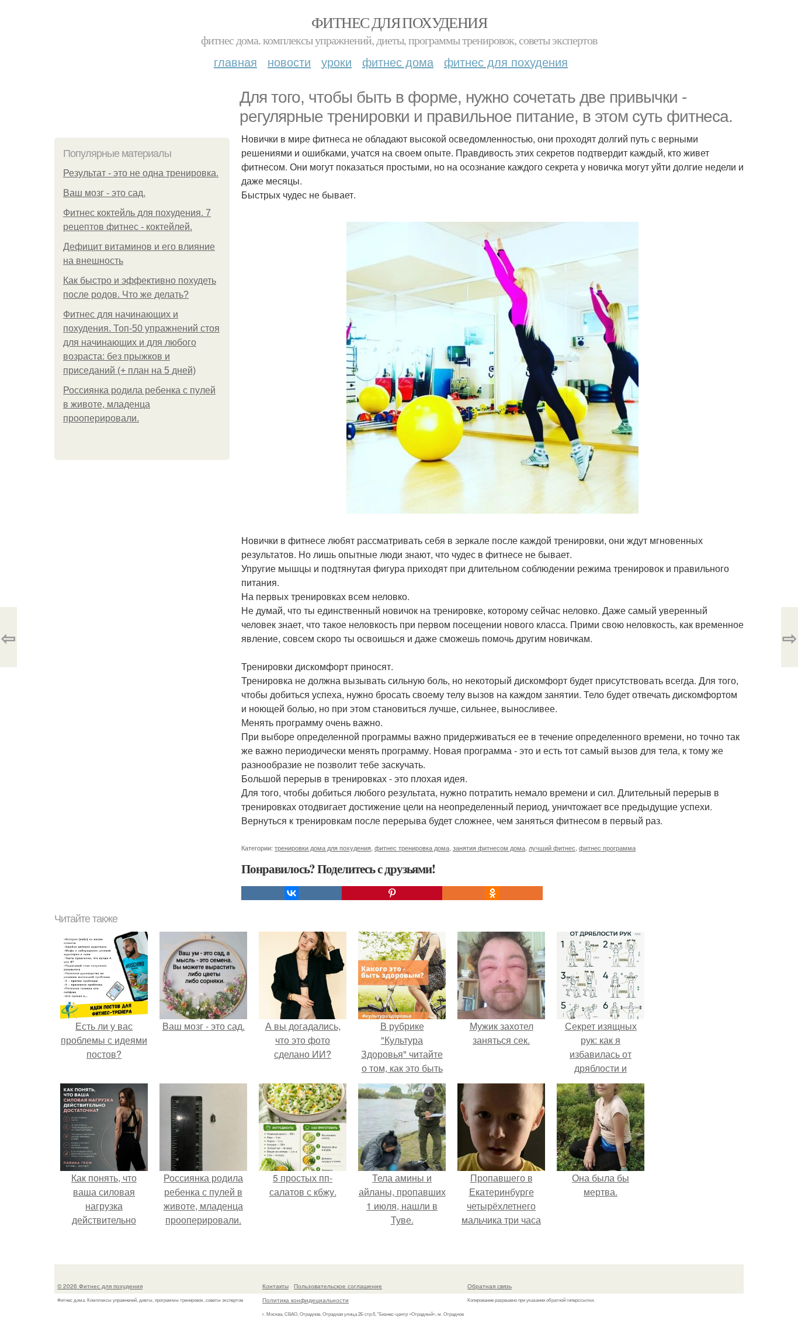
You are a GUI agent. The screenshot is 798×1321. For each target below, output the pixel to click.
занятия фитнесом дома (489, 847)
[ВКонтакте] (291, 893)
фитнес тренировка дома (411, 847)
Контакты (275, 1286)
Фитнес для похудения (399, 22)
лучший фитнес (552, 847)
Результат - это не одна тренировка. (140, 173)
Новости (289, 61)
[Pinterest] (392, 893)
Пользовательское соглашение (338, 1286)
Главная (235, 61)
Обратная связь (489, 1286)
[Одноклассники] (492, 893)
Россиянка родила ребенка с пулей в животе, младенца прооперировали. (139, 404)
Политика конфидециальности (305, 1300)
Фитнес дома (397, 61)
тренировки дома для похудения (323, 847)
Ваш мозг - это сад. (104, 193)
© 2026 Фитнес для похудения (100, 1286)
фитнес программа (607, 847)
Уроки (336, 61)
